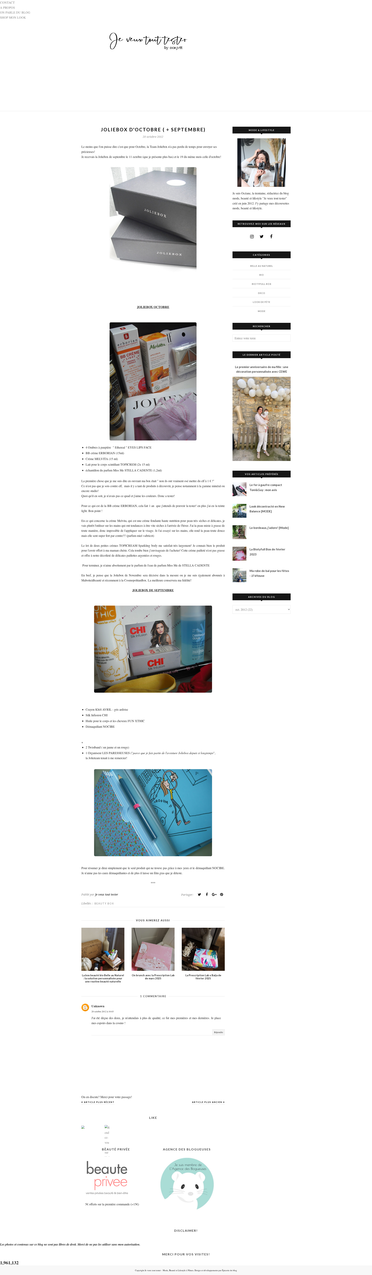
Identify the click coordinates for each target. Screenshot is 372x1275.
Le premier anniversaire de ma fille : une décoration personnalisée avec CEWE (261, 369)
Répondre (218, 1032)
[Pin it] (221, 894)
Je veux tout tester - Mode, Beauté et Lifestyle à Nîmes (169, 1270)
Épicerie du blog (229, 1270)
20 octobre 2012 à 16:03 (102, 1011)
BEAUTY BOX (104, 903)
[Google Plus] (214, 894)
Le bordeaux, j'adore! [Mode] (269, 527)
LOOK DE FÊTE (261, 302)
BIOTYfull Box (261, 284)
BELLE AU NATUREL (261, 266)
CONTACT (7, 2)
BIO (261, 275)
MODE (261, 311)
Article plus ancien (207, 1102)
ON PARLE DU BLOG (15, 12)
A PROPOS (7, 7)
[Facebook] (207, 894)
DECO (261, 293)
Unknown (97, 1006)
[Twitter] (199, 894)
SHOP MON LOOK (13, 17)
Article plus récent (99, 1102)
